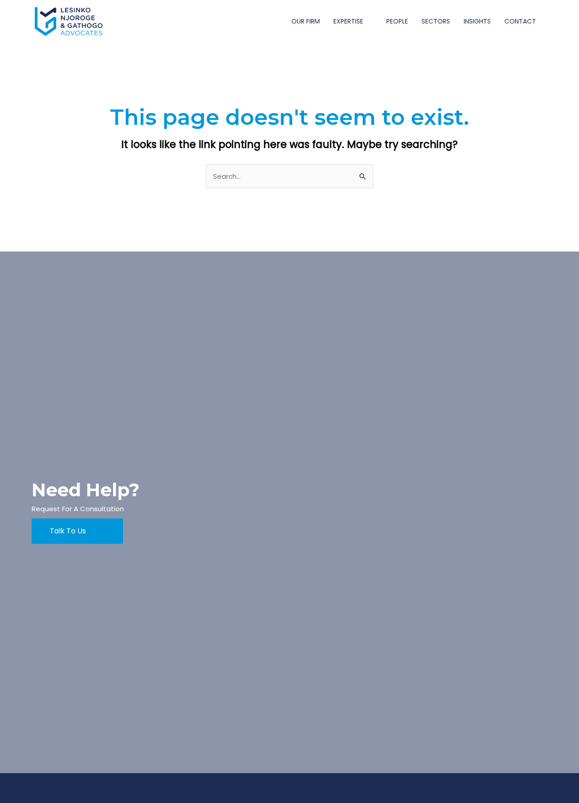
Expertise (348, 21)
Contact (520, 21)
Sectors (436, 21)
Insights (477, 21)
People (397, 21)
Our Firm (305, 21)
